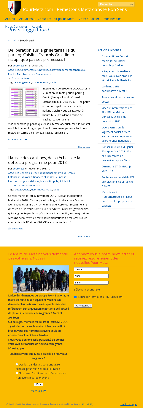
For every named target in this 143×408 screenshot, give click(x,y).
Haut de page (84, 147)
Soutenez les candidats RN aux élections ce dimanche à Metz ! (118, 181)
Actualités (13, 69)
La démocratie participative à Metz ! (114, 89)
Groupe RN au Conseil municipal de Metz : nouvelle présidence (115, 61)
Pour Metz (15, 8)
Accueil (12, 40)
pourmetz (18, 65)
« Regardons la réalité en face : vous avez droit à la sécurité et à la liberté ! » (117, 76)
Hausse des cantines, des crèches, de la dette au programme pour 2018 (44, 160)
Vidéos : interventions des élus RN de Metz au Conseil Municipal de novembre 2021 (117, 114)
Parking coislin (23, 82)
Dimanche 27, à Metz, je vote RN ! (116, 169)
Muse (49, 189)
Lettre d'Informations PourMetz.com (100, 296)
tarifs (53, 82)
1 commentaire (21, 78)
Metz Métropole (26, 74)
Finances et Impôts (44, 177)
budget (19, 189)
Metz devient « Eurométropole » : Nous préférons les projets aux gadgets (117, 198)
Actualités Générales (20, 172)
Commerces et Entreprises (35, 69)
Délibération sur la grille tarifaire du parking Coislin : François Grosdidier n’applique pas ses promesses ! (42, 55)
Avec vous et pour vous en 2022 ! (118, 99)
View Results (38, 391)
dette (27, 189)
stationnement (40, 82)
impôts (41, 189)
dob (33, 189)
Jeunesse (61, 177)
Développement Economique (69, 69)
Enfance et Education (20, 177)
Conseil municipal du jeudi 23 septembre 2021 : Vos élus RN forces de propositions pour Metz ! (117, 153)
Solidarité (64, 181)
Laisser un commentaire (26, 185)
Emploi (12, 74)
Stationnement (44, 74)
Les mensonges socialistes (23, 181)
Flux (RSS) (87, 404)
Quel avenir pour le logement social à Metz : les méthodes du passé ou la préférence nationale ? (118, 134)
